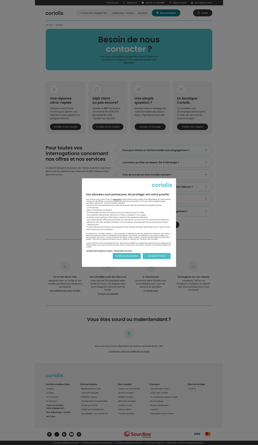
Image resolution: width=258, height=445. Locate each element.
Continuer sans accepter (127, 256)
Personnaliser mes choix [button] (123, 251)
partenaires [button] (117, 199)
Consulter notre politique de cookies (99, 251)
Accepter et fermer (156, 256)
